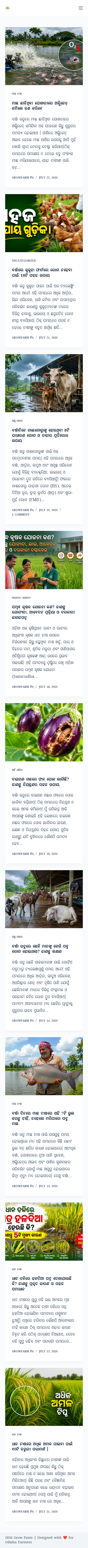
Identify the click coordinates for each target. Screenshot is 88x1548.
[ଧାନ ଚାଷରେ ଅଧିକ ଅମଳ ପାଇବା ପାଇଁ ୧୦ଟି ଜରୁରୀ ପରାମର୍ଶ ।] (44, 1397)
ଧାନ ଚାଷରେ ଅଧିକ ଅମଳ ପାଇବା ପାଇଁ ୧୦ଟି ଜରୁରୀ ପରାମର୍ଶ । (42, 1447)
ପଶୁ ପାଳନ (17, 421)
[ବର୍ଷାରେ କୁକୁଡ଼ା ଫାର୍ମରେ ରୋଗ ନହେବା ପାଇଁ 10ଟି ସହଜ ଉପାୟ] (44, 223)
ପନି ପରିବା (17, 770)
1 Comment (21, 515)
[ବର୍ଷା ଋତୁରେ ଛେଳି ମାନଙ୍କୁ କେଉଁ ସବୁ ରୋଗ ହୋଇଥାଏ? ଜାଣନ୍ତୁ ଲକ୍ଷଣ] (44, 899)
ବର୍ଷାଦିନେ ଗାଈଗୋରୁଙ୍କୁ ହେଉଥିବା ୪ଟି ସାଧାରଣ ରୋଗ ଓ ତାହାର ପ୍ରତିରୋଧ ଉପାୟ (40, 436)
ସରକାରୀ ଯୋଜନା (21, 598)
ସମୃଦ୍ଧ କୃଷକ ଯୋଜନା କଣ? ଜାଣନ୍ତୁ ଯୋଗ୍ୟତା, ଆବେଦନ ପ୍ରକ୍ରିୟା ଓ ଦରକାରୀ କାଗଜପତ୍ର (43, 612)
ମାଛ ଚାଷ (17, 94)
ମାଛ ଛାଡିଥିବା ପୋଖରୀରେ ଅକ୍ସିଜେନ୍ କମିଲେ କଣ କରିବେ (40, 106)
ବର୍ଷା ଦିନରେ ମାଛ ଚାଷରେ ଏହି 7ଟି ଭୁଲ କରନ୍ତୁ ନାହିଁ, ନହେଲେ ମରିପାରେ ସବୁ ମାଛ (43, 1119)
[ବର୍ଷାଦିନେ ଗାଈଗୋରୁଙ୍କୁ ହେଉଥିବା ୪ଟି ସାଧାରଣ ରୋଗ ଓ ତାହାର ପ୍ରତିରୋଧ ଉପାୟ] (44, 383)
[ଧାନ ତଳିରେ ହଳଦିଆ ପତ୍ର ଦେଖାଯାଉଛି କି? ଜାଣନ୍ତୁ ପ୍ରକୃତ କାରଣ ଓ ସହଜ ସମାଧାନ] (44, 1231)
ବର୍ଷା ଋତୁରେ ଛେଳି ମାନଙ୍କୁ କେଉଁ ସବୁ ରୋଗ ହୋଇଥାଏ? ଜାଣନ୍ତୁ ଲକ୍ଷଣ (40, 949)
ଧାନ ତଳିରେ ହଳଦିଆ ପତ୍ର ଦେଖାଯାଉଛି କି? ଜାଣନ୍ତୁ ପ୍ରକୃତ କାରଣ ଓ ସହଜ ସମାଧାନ (42, 1284)
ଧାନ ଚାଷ (16, 1269)
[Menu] (81, 8)
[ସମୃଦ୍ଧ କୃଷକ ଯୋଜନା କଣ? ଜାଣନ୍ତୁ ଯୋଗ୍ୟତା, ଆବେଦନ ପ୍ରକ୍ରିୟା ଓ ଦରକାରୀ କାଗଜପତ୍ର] (44, 560)
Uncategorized (24, 261)
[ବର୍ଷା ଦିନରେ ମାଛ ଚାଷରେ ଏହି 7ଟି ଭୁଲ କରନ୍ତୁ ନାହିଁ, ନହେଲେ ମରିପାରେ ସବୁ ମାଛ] (44, 1066)
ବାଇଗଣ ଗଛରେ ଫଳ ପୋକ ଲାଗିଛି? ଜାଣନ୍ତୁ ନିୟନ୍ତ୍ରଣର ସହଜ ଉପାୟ (40, 782)
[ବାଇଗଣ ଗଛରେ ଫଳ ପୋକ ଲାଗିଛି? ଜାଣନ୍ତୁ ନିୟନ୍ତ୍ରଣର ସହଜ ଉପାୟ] (44, 732)
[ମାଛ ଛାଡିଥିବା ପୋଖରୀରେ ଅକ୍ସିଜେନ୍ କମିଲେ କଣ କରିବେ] (44, 56)
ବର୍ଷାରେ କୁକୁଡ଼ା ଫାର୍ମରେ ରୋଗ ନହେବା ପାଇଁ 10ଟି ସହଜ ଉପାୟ (42, 273)
